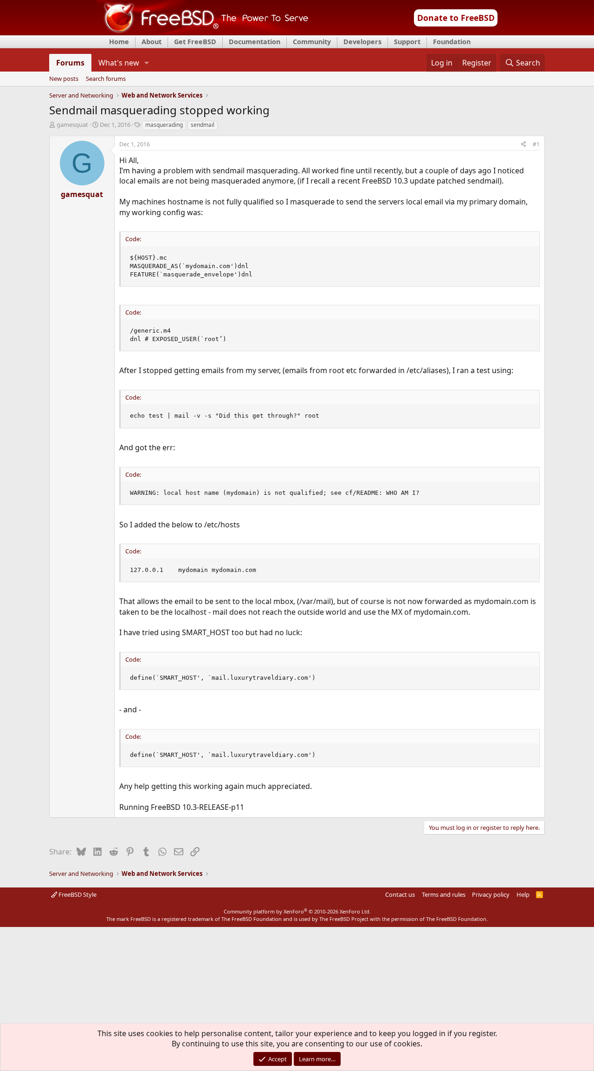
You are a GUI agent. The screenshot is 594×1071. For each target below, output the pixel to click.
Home (119, 41)
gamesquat (72, 124)
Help (523, 894)
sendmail (202, 125)
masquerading (164, 125)
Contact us (400, 894)
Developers (362, 41)
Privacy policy (491, 894)
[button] (147, 63)
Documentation (254, 41)
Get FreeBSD (195, 41)
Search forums (106, 79)
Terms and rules (443, 894)
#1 (536, 144)
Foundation (452, 41)
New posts (63, 79)
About (151, 41)
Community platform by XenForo (297, 911)
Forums (70, 63)
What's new (118, 63)
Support (407, 41)
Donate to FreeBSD (456, 17)
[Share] (523, 144)
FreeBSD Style (77, 894)
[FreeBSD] (203, 32)
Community (312, 41)
